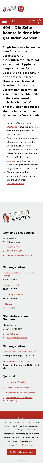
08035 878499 (14, 251)
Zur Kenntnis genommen (21, 452)
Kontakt (21, 418)
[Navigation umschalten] (4, 21)
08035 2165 (13, 333)
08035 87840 (14, 247)
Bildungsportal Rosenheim (17, 387)
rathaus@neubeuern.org (19, 254)
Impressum (21, 460)
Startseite (12, 126)
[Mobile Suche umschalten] (13, 21)
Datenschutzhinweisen (25, 445)
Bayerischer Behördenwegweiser (20, 392)
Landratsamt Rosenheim (17, 382)
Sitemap (11, 160)
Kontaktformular (15, 183)
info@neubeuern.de (17, 337)
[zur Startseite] (14, 9)
